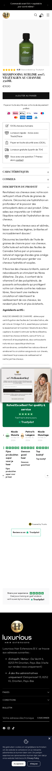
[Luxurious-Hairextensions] (6, 14)
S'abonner (43, 718)
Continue (17, 390)
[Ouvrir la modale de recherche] (35, 15)
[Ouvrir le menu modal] (48, 15)
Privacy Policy (33, 758)
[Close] (49, 738)
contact (19, 160)
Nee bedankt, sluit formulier (18, 398)
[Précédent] (4, 5)
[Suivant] (47, 5)
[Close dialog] (49, 370)
